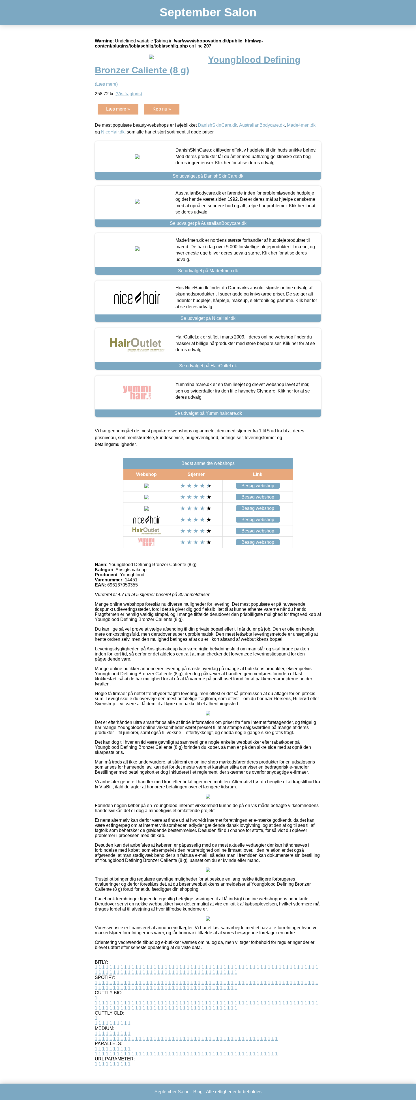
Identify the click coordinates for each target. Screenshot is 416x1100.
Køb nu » (162, 109)
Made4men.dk (301, 125)
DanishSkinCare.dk (217, 125)
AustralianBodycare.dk (262, 125)
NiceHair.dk (113, 132)
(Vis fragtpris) (128, 93)
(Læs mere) (106, 84)
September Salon (208, 12)
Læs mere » (118, 109)
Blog (198, 1091)
